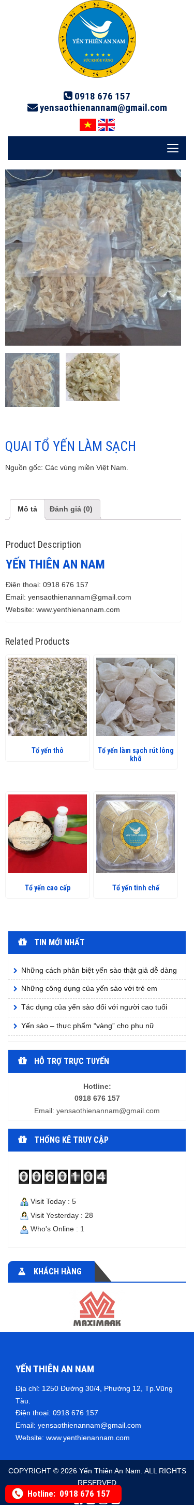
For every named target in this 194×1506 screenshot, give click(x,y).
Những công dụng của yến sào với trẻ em (89, 988)
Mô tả (27, 509)
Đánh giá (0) (71, 509)
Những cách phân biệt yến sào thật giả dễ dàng (99, 970)
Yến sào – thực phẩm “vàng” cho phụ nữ (87, 1025)
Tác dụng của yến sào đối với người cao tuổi (94, 1007)
